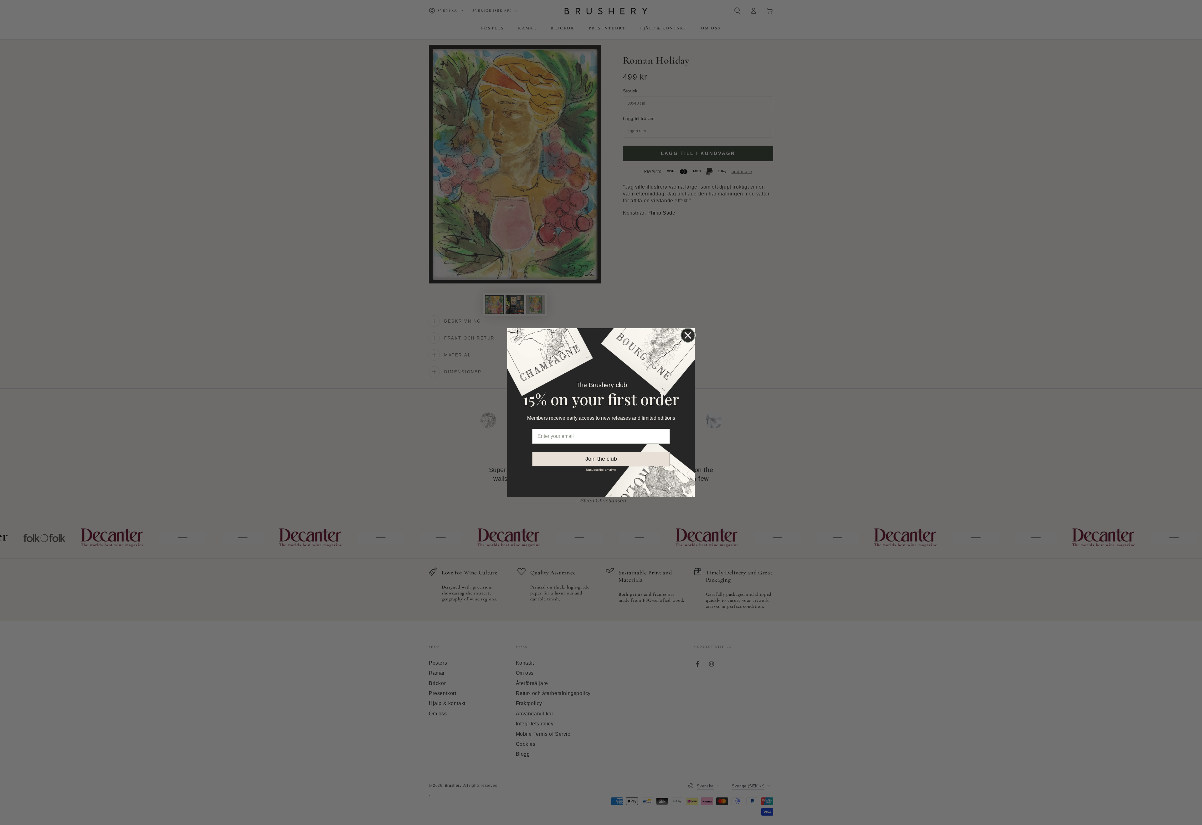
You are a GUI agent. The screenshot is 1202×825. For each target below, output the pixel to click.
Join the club (601, 459)
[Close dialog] (688, 335)
